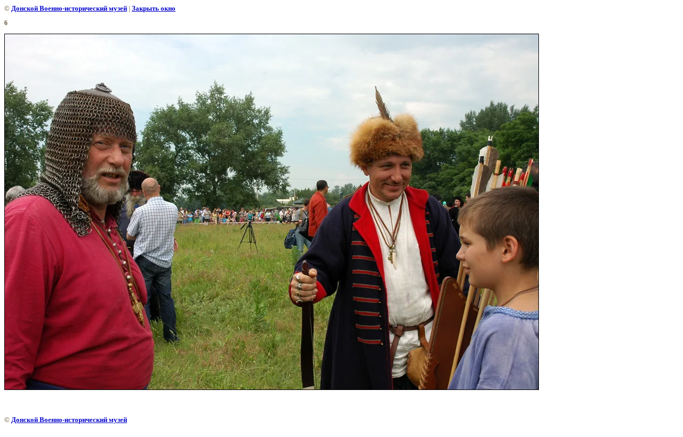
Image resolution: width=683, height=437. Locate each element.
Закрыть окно (154, 8)
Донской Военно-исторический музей (69, 8)
